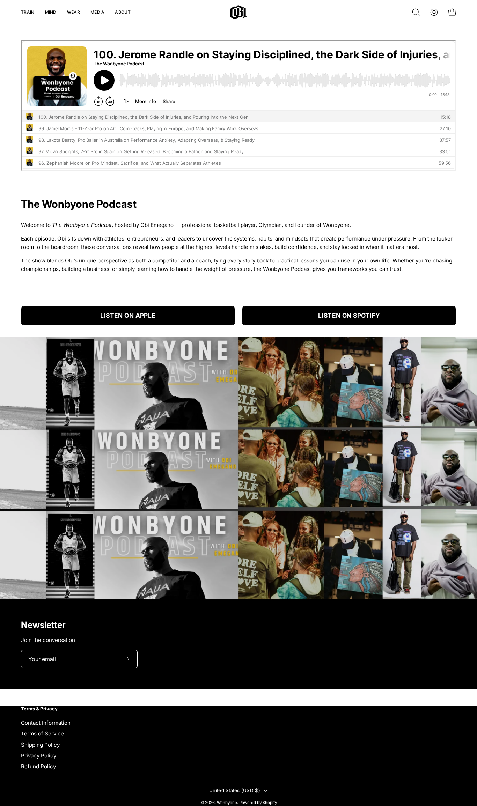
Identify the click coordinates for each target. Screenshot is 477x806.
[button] (28, 12)
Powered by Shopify (258, 802)
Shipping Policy (40, 744)
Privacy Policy (38, 755)
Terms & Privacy (39, 708)
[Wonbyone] (238, 12)
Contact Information (46, 722)
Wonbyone (227, 802)
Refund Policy (38, 766)
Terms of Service (42, 733)
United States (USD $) (234, 790)
